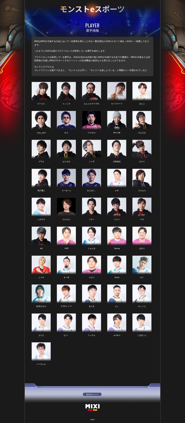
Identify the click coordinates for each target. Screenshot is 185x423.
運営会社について (92, 394)
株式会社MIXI (92, 407)
